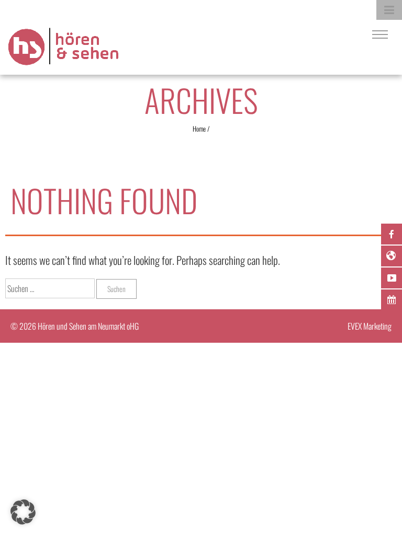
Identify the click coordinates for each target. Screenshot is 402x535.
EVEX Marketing (370, 326)
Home (199, 128)
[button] (23, 512)
